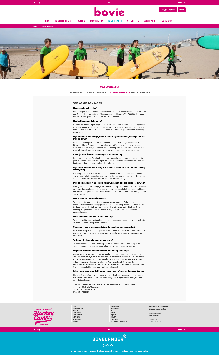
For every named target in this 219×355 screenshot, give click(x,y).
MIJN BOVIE (114, 315)
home (47, 20)
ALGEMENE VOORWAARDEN (119, 321)
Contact (181, 10)
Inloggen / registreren (168, 10)
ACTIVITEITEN (77, 317)
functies (81, 20)
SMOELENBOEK (77, 319)
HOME (74, 306)
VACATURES (76, 321)
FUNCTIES (75, 310)
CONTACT (113, 313)
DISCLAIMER (114, 319)
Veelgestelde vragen (119, 92)
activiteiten (133, 20)
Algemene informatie (96, 92)
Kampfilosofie (76, 92)
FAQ (112, 310)
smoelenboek (150, 20)
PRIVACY (113, 317)
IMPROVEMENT (115, 306)
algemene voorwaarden (139, 351)
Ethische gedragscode (141, 92)
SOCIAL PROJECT (115, 308)
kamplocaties (96, 20)
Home (35, 26)
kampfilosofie (115, 20)
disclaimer (124, 351)
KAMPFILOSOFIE (77, 315)
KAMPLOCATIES (77, 313)
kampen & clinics (63, 20)
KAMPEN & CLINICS (78, 308)
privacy (115, 351)
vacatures (167, 20)
